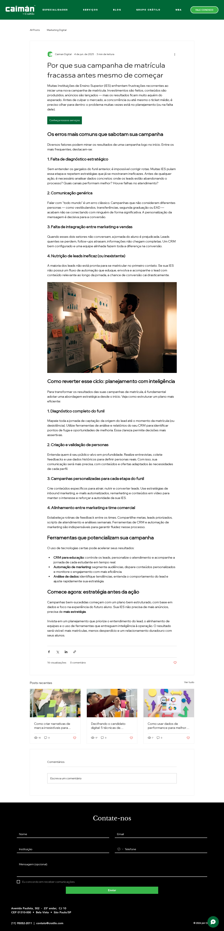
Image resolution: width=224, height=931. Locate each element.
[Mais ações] (175, 54)
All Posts (35, 30)
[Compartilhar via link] (74, 651)
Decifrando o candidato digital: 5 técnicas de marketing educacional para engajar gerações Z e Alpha (111, 726)
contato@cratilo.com (49, 923)
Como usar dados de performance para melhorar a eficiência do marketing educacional (168, 726)
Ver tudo (189, 682)
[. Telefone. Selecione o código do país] (120, 849)
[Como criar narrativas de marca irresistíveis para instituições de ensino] (55, 703)
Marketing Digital (56, 30)
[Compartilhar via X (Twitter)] (57, 651)
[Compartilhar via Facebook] (49, 651)
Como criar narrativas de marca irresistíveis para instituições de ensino (52, 726)
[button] (148, 10)
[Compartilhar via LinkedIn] (66, 651)
